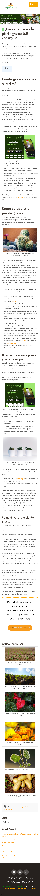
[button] (33, 4)
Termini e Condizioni (26, 881)
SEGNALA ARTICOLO (20, 627)
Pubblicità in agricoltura (21, 883)
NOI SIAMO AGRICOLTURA (13, 886)
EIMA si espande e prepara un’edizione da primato (17, 852)
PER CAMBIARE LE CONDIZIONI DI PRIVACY (20, 888)
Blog (35, 878)
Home (9, 877)
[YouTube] (20, 872)
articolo (20, 197)
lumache (18, 348)
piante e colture (16, 807)
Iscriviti (19, 878)
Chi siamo (15, 877)
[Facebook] (14, 872)
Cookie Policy (13, 881)
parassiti (24, 340)
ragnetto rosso (11, 343)
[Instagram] (26, 872)
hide (9, 68)
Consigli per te (10, 878)
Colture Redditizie (26, 877)
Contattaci (27, 878)
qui (13, 301)
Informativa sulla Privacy (26, 880)
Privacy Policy (11, 880)
